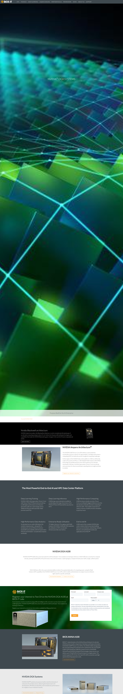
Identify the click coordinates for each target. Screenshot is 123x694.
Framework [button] (67, 2)
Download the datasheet (68, 659)
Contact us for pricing (68, 576)
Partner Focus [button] (56, 2)
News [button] (75, 2)
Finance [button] (24, 2)
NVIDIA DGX (28, 419)
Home (22, 419)
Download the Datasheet (55, 576)
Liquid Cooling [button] (45, 2)
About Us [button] (81, 2)
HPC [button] (18, 2)
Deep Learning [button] (33, 2)
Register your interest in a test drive (71, 473)
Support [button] (89, 2)
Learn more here (25, 441)
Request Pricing (39, 692)
